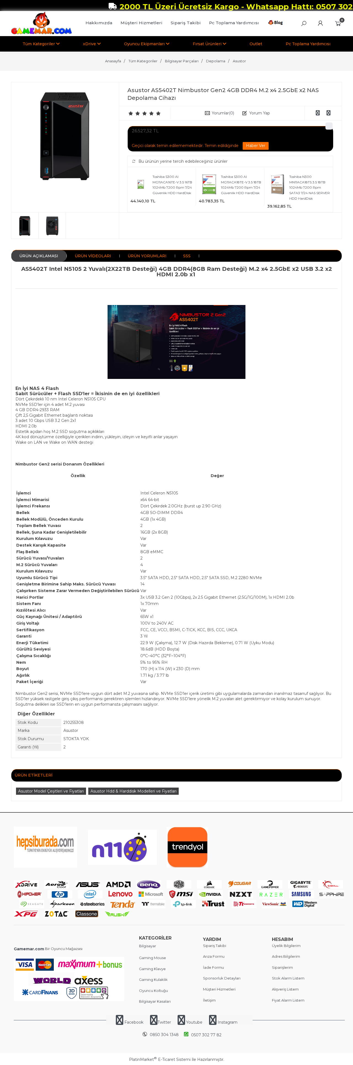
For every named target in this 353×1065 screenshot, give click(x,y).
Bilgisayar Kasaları (155, 1001)
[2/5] (134, 113)
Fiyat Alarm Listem (288, 1000)
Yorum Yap (259, 113)
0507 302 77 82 (206, 1034)
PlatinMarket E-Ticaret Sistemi (160, 1059)
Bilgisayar (147, 946)
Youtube (194, 1022)
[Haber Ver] (256, 146)
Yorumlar (223, 113)
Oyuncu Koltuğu (153, 990)
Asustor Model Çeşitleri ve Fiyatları (51, 791)
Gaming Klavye (152, 969)
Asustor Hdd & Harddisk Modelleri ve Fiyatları (133, 791)
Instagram (226, 1022)
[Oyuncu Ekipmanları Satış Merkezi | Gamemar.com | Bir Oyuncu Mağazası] (41, 33)
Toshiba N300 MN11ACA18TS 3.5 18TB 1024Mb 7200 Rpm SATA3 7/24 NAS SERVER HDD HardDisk (309, 187)
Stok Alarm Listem (288, 978)
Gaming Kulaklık (153, 979)
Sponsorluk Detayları (221, 978)
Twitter (164, 1022)
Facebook (133, 1022)
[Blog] (276, 23)
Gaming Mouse (152, 958)
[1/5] (130, 113)
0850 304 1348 (164, 1034)
